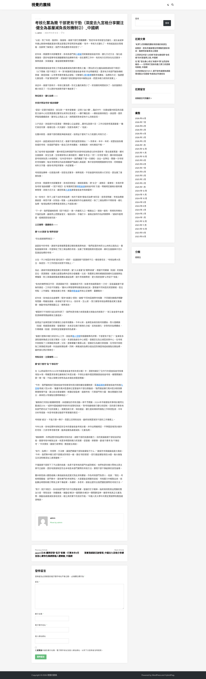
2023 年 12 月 (141, 221)
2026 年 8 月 (140, 118)
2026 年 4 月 (140, 134)
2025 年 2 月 (140, 183)
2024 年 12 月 (141, 191)
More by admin (56, 522)
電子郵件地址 (41, 625)
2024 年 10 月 (141, 198)
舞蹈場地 (101, 385)
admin (39, 33)
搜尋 (137, 19)
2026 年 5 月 (140, 130)
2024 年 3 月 (140, 210)
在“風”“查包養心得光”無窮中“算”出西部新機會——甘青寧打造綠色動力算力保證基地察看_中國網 (152, 64)
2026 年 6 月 (140, 126)
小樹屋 (79, 54)
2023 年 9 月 (140, 233)
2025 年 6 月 (140, 172)
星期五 (138, 257)
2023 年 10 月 (141, 229)
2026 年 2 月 (140, 141)
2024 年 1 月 (140, 217)
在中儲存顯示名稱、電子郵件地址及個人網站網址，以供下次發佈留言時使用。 (69, 650)
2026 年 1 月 (140, 145)
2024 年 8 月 (140, 206)
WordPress (156, 675)
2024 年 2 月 (140, 214)
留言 (37, 582)
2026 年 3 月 (140, 137)
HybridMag (169, 675)
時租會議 (81, 186)
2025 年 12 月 (141, 149)
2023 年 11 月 (141, 225)
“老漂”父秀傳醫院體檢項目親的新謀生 (151, 44)
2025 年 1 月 (140, 187)
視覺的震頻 (41, 5)
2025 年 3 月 (140, 179)
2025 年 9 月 (140, 160)
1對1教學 (87, 75)
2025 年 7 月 (140, 168)
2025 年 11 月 (141, 153)
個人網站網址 (40, 636)
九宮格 (68, 190)
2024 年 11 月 (141, 195)
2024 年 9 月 (140, 202)
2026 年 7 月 (140, 122)
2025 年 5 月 (140, 175)
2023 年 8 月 (140, 236)
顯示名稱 (39, 614)
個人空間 (76, 336)
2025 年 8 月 (140, 164)
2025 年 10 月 (141, 156)
